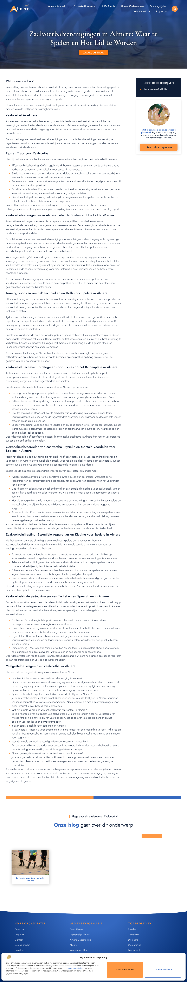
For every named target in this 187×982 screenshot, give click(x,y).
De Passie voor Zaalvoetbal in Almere (30, 879)
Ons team (19, 934)
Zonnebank (133, 934)
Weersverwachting (79, 950)
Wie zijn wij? (141, 11)
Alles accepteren (125, 969)
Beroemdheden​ (22, 945)
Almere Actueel (56, 6)
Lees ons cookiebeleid (74, 968)
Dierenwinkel (134, 945)
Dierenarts (133, 939)
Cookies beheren (163, 969)
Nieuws (73, 945)
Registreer (161, 11)
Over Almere (76, 929)
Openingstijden (158, 6)
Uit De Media (108, 6)
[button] (175, 9)
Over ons (19, 929)
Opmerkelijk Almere (84, 6)
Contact (18, 939)
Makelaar (132, 929)
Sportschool (134, 950)
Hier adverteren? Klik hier (155, 89)
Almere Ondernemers (132, 6)
